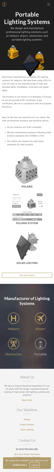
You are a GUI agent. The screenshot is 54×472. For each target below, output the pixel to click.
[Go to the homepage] (4, 4)
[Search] (38, 4)
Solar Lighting (27, 429)
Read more (27, 400)
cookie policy (20, 464)
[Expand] (48, 4)
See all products (27, 275)
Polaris (27, 419)
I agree (34, 465)
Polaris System (27, 424)
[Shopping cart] (43, 4)
